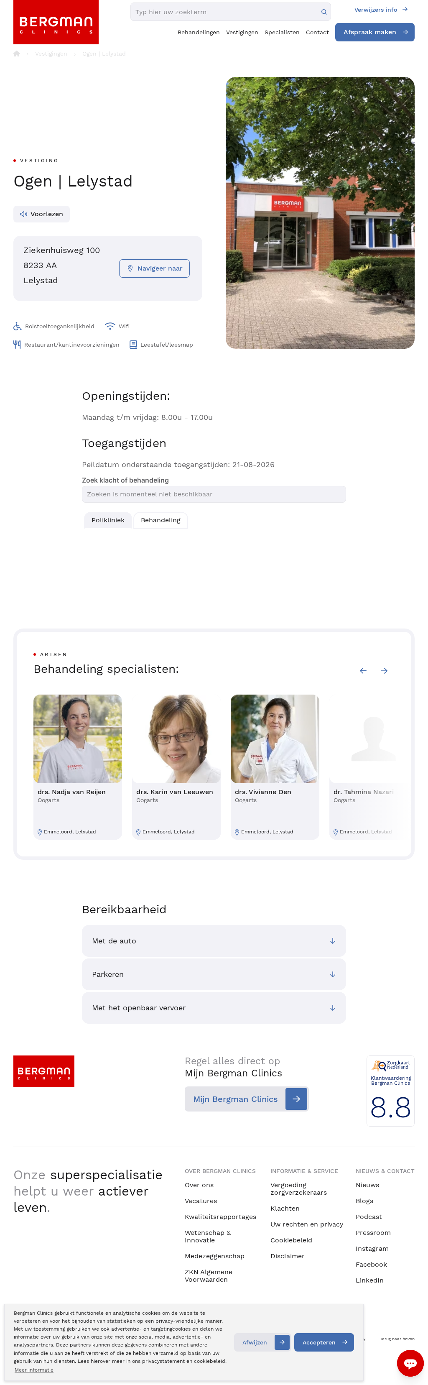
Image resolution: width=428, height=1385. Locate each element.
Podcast (369, 1217)
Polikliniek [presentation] (108, 520)
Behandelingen (199, 32)
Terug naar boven (397, 1338)
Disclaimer (287, 1256)
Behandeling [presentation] (161, 520)
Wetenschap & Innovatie (208, 1236)
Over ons (199, 1185)
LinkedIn (370, 1280)
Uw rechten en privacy (306, 1224)
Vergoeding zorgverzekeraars (298, 1188)
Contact (317, 32)
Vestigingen (242, 32)
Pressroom (373, 1233)
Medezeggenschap (215, 1256)
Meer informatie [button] (34, 1370)
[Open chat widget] (410, 1363)
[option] (77, 767)
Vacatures (201, 1201)
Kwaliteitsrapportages (220, 1217)
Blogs (364, 1201)
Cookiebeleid (291, 1240)
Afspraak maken (370, 32)
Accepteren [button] (319, 1342)
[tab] (108, 520)
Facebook (371, 1264)
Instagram (372, 1248)
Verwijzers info (375, 9)
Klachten (285, 1208)
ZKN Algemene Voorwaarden (208, 1275)
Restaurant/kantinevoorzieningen (72, 345)
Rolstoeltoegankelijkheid (59, 326)
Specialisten (282, 32)
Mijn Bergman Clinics (235, 1099)
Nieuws (367, 1185)
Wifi (124, 326)
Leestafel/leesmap (166, 345)
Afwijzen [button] (254, 1342)
